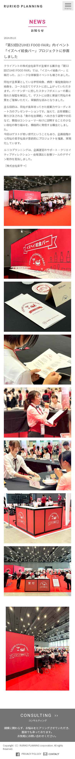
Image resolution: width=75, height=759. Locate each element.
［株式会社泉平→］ (16, 166)
